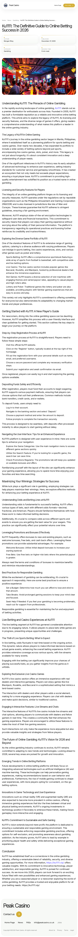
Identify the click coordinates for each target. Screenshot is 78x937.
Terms (66, 930)
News (9, 20)
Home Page (10, 922)
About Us (52, 930)
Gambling (16, 20)
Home (4, 20)
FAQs (28, 922)
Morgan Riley (8, 41)
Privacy (59, 930)
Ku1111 (58, 108)
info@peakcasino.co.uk (44, 922)
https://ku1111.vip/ (55, 862)
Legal (72, 930)
